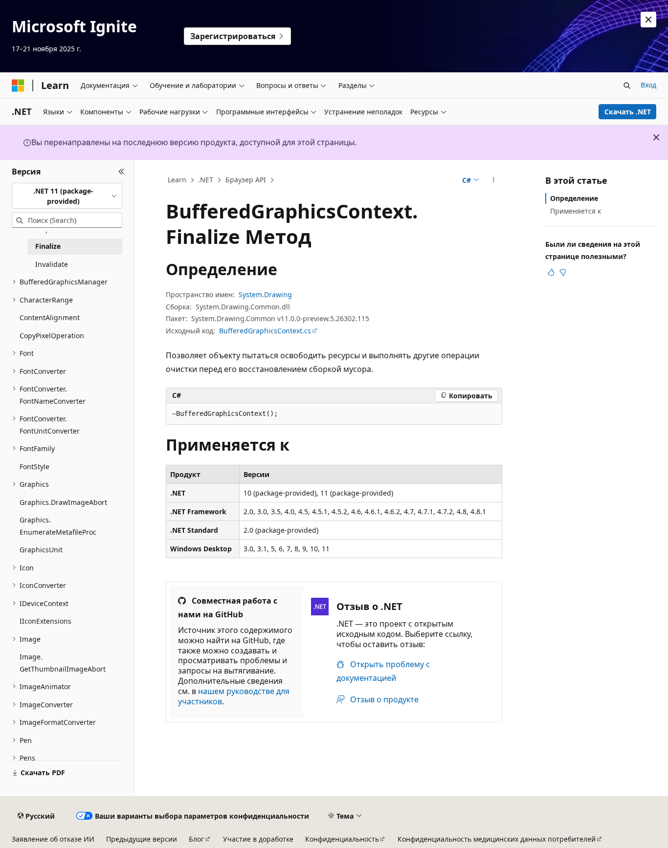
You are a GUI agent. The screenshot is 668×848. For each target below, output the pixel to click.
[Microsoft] (18, 85)
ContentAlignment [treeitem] (50, 317)
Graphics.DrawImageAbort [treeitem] (63, 502)
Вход (648, 84)
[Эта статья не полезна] (563, 272)
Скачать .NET (627, 111)
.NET (205, 179)
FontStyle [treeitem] (34, 466)
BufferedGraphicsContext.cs (265, 330)
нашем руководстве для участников (233, 696)
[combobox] (67, 196)
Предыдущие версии (141, 839)
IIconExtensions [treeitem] (45, 621)
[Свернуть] (121, 171)
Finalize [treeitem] (48, 246)
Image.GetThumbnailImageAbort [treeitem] (63, 663)
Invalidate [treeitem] (51, 264)
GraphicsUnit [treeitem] (41, 549)
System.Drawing (265, 294)
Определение (574, 198)
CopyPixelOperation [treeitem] (52, 335)
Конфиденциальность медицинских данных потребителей (497, 839)
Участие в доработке (258, 839)
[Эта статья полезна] (551, 272)
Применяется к (575, 211)
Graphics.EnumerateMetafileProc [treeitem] (58, 526)
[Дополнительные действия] (493, 180)
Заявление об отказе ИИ (53, 839)
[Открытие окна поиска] (627, 85)
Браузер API (245, 179)
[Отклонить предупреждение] (648, 19)
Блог (196, 839)
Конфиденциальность (342, 839)
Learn (177, 179)
